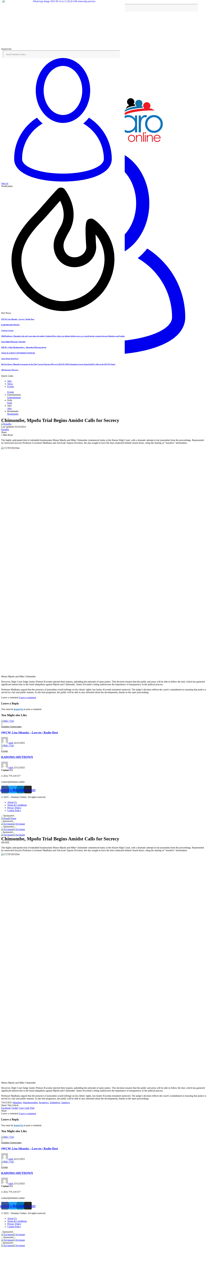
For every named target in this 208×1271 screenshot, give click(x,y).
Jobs (9, 381)
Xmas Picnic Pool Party (10, 359)
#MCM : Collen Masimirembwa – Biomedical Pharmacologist (23, 347)
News (10, 384)
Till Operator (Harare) (9, 370)
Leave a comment (27, 697)
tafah (11, 743)
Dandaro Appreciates (11, 726)
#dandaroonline (30, 1102)
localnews (44, 1102)
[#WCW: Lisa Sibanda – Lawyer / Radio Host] (7, 721)
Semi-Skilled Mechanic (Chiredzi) (13, 342)
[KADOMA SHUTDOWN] (7, 745)
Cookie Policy (14, 810)
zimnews (65, 1102)
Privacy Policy (14, 807)
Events (10, 386)
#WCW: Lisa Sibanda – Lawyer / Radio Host (17, 319)
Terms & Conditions (17, 805)
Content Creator (7, 330)
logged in (18, 709)
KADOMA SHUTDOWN (10, 325)
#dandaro (17, 1102)
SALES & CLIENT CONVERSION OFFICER (18, 353)
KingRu (5, 429)
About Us (12, 802)
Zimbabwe (55, 1102)
